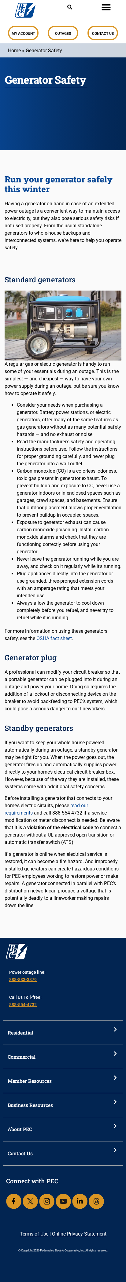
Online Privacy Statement (79, 1234)
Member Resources (30, 1081)
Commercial (21, 1056)
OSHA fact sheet (54, 638)
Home (14, 50)
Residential (20, 1032)
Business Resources (30, 1105)
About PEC (20, 1129)
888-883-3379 (23, 979)
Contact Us (20, 1153)
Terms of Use (34, 1234)
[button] (106, 7)
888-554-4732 (23, 1004)
